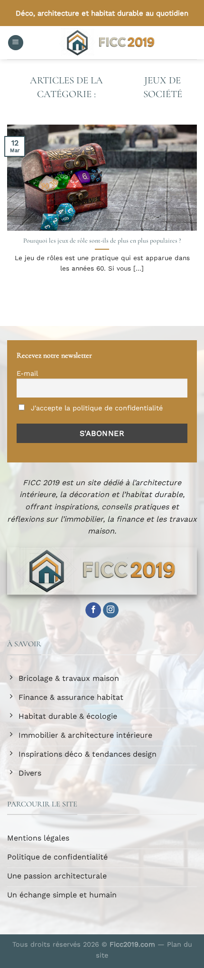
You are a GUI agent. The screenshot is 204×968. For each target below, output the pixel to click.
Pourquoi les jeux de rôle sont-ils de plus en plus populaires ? (102, 240)
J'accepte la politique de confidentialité (95, 408)
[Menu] (15, 43)
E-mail (27, 373)
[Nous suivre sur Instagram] (111, 610)
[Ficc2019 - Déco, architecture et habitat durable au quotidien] (110, 42)
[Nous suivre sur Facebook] (93, 610)
